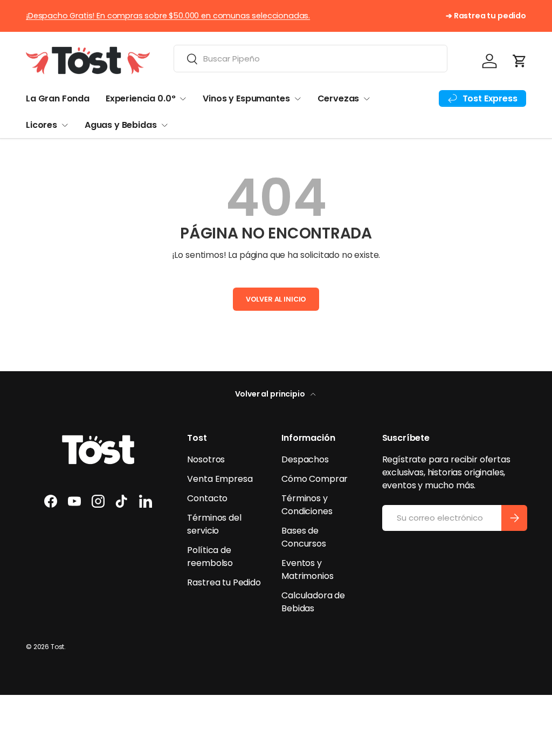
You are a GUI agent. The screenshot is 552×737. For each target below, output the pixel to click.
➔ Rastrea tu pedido (486, 15)
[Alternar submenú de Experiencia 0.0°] (182, 98)
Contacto (207, 498)
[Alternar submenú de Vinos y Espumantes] (297, 98)
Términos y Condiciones (306, 504)
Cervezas (339, 98)
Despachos (305, 459)
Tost (57, 646)
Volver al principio (271, 393)
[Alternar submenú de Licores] (64, 125)
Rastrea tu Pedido (223, 582)
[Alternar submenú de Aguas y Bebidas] (164, 125)
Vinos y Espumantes (246, 98)
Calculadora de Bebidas (313, 602)
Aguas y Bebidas (121, 125)
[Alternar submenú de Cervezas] (366, 98)
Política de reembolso (210, 556)
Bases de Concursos (303, 537)
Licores (41, 125)
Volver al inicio (276, 299)
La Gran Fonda (57, 98)
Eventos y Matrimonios (307, 569)
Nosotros (206, 459)
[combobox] (310, 58)
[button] (520, 61)
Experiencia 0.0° (140, 98)
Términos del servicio (214, 524)
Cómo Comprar (314, 479)
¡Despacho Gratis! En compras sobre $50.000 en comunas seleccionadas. (168, 15)
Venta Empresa (219, 479)
